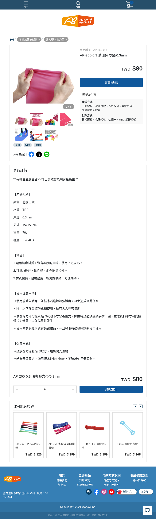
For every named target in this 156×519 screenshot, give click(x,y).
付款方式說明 (111, 475)
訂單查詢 (84, 480)
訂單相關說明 (85, 484)
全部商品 (85, 475)
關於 (62, 475)
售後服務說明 (111, 484)
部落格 (62, 484)
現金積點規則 (139, 475)
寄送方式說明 (111, 480)
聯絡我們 (62, 480)
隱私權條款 (139, 480)
